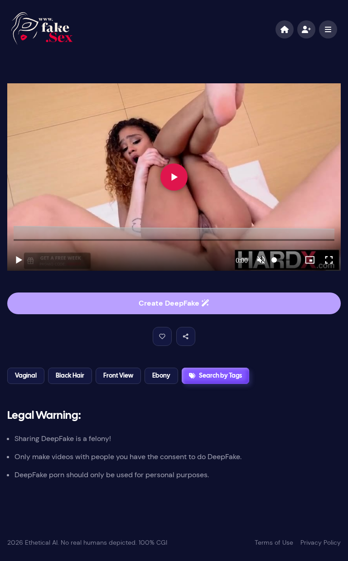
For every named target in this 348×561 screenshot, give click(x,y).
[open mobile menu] (328, 29)
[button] (162, 336)
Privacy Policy (320, 542)
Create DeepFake (170, 303)
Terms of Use (274, 542)
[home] (285, 29)
